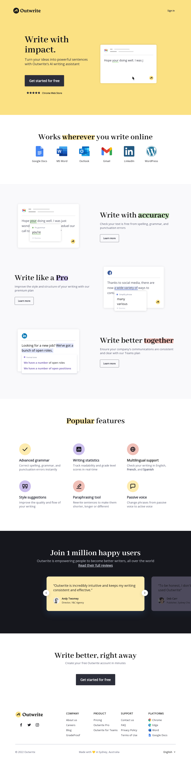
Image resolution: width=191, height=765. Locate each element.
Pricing (98, 720)
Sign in (171, 10)
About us (71, 720)
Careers (70, 725)
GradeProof (73, 735)
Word (155, 730)
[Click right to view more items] (145, 593)
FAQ (123, 725)
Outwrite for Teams (106, 730)
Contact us (127, 720)
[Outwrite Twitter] (29, 725)
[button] (132, 66)
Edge (155, 725)
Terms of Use (129, 735)
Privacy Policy (129, 730)
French (131, 469)
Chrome (157, 720)
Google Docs (159, 735)
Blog (69, 730)
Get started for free (44, 80)
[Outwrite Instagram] (37, 725)
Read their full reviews (95, 565)
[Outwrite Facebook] (21, 725)
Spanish (148, 469)
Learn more (109, 238)
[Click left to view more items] (46, 593)
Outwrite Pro (101, 725)
